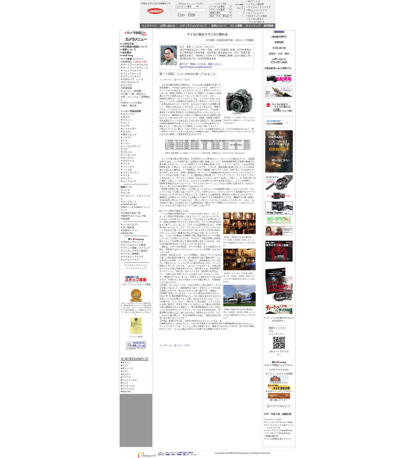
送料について (219, 25)
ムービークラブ (131, 259)
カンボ (126, 192)
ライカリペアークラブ (259, 7)
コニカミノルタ (129, 380)
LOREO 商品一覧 (132, 213)
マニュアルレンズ (132, 73)
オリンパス (128, 114)
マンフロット (129, 201)
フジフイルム (128, 389)
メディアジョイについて (193, 25)
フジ (125, 149)
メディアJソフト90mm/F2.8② (277, 433)
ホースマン (128, 158)
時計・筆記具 (129, 105)
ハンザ (126, 190)
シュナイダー (129, 128)
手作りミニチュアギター (280, 391)
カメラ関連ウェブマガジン (280, 365)
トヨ (125, 140)
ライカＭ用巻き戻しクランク (278, 439)
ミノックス (128, 166)
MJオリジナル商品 (257, 16)
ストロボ (127, 85)
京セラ (126, 117)
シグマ (126, 125)
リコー (125, 371)
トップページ (149, 25)
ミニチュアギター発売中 (135, 250)
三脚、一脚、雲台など (134, 94)
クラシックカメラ (132, 76)
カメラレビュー (256, 13)
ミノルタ (127, 169)
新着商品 (135, 61)
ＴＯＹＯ (126, 377)
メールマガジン (131, 224)
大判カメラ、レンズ (133, 79)
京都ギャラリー (131, 230)
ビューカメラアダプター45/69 (279, 422)
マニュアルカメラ (132, 70)
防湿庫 (126, 218)
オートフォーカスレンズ (135, 67)
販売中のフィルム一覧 (134, 216)
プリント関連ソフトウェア (136, 248)
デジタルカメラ (131, 82)
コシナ (126, 122)
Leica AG (126, 391)
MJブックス (254, 1)
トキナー (127, 137)
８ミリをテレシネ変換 (134, 245)
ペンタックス (129, 155)
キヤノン (127, 120)
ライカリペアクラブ (133, 256)
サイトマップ (253, 25)
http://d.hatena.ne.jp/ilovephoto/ (196, 67)
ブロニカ (127, 152)
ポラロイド (128, 160)
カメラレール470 (273, 419)
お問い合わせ (167, 25)
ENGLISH (128, 233)
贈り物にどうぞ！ (279, 400)
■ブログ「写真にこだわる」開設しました (201, 64)
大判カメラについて (133, 242)
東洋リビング (129, 134)
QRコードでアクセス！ (279, 353)
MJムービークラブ (257, 10)
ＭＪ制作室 (128, 227)
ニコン (126, 143)
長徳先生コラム (280, 382)
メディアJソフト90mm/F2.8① (279, 430)
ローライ (127, 178)
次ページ (178, 79)
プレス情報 (236, 25)
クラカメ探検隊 (256, 4)
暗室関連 (127, 88)
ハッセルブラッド (132, 146)
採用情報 (268, 25)
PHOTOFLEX (130, 204)
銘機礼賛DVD (272, 436)
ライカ (126, 175)
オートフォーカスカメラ (135, 64)
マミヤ (126, 163)
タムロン (127, 131)
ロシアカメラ (129, 181)
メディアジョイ (131, 172)
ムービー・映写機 (132, 91)
